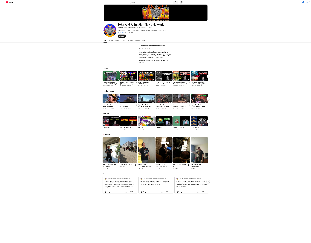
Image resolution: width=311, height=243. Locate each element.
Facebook (121, 32)
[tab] (105, 41)
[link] (120, 186)
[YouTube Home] (9, 2)
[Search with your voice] (181, 2)
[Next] (208, 76)
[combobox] (152, 2)
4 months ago (127, 178)
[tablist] (155, 41)
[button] (141, 62)
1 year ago (198, 178)
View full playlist (106, 129)
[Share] (126, 191)
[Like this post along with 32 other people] (141, 191)
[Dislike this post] (109, 191)
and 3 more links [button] (128, 32)
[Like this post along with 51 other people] (177, 191)
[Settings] (299, 2)
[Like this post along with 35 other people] (105, 191)
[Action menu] (135, 191)
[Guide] (3, 2)
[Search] (175, 2)
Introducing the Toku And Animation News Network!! (152, 45)
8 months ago (163, 178)
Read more (141, 62)
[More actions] (118, 82)
